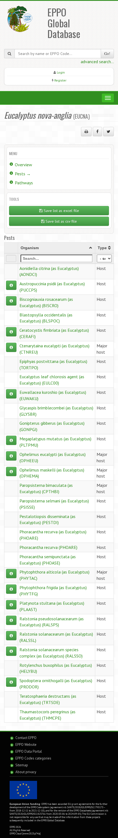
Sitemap (21, 765)
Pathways (24, 182)
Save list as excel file (61, 210)
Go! (107, 53)
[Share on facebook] (97, 131)
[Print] (86, 131)
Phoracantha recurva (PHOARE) (48, 547)
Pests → (23, 173)
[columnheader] (56, 247)
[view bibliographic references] (11, 285)
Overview (23, 164)
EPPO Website (25, 744)
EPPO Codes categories (33, 758)
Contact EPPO (25, 737)
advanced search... (97, 61)
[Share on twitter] (108, 131)
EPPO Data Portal (28, 751)
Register (60, 80)
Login (61, 72)
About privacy (25, 772)
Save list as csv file (60, 221)
